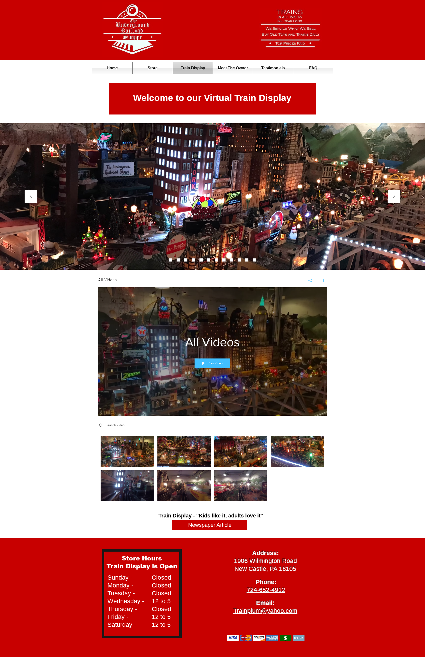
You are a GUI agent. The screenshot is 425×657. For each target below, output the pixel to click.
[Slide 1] (246, 260)
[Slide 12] (254, 260)
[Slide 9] (193, 260)
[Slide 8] (185, 260)
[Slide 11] (178, 260)
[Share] (310, 281)
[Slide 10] (239, 260)
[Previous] (31, 196)
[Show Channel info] (322, 281)
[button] (153, 68)
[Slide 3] (170, 260)
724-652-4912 (266, 589)
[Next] (394, 196)
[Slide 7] (201, 260)
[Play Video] (127, 451)
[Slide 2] (216, 260)
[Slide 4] (231, 260)
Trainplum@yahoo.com (265, 610)
